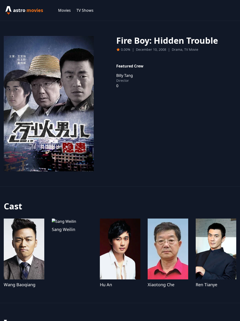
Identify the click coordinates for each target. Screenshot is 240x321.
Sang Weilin (63, 229)
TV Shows (85, 10)
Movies (64, 10)
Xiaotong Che (161, 284)
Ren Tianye (206, 284)
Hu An (106, 284)
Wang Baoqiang (19, 284)
